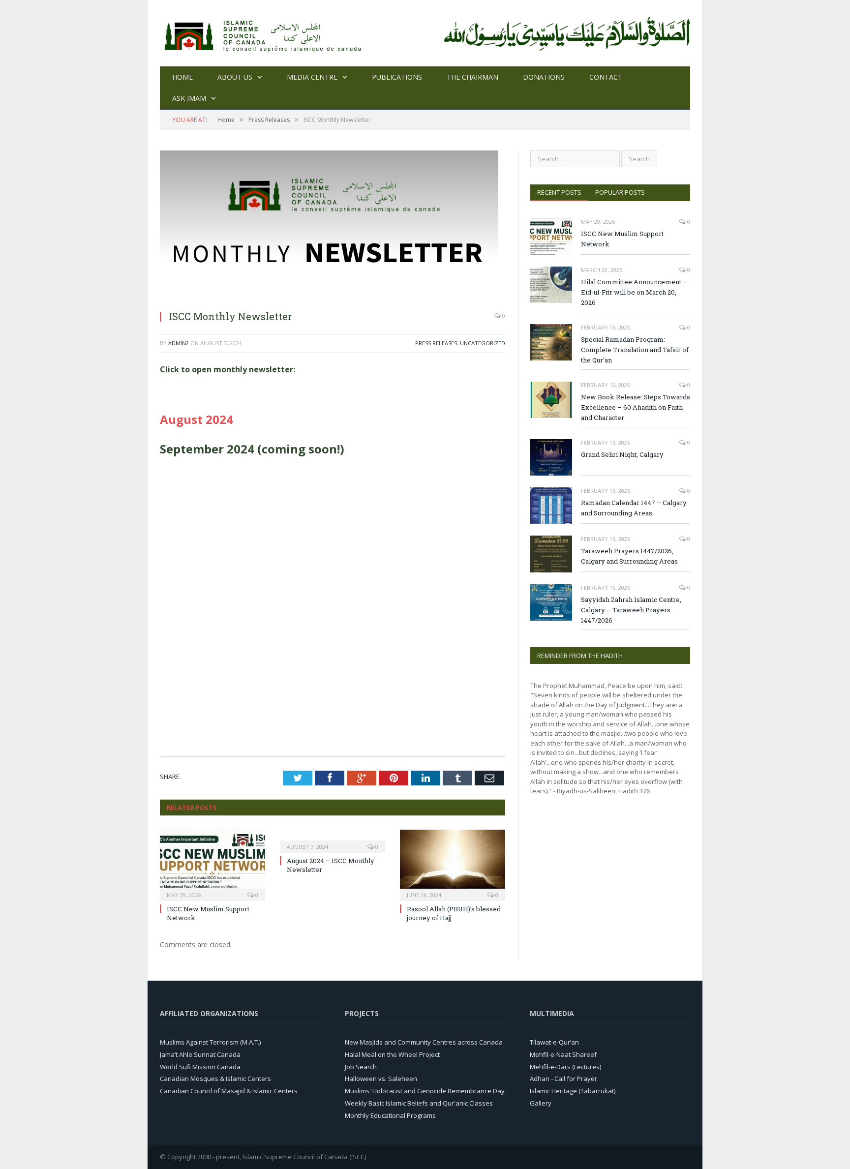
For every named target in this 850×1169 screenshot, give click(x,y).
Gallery (540, 1103)
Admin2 (178, 343)
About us (234, 77)
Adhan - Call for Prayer (563, 1078)
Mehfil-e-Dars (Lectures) (565, 1066)
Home (182, 77)
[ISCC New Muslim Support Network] (212, 864)
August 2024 (196, 419)
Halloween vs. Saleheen (381, 1078)
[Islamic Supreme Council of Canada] (264, 33)
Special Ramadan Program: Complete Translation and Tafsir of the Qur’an (635, 349)
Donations (544, 77)
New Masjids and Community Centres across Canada (424, 1042)
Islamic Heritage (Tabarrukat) (572, 1090)
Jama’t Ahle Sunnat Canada (200, 1054)
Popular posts (620, 192)
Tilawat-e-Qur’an (554, 1042)
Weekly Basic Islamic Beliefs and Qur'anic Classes (419, 1103)
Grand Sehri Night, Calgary (622, 454)
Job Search (361, 1066)
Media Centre (312, 77)
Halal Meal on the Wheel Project (392, 1054)
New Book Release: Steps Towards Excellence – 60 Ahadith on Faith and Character (635, 407)
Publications (397, 77)
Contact (605, 77)
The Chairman (472, 77)
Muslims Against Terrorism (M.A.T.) (210, 1042)
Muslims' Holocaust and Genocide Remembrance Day (425, 1090)
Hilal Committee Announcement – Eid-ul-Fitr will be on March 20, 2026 (634, 292)
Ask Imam (189, 98)
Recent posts (559, 192)
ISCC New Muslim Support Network (622, 238)
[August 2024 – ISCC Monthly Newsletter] (332, 840)
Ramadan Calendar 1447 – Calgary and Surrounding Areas (634, 507)
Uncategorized (482, 343)
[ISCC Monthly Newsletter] (329, 296)
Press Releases (436, 343)
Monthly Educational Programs (390, 1115)
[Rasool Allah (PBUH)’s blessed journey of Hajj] (452, 864)
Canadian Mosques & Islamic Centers (215, 1078)
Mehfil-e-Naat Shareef (563, 1054)
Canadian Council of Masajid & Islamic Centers (229, 1090)
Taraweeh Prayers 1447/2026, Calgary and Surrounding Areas (629, 556)
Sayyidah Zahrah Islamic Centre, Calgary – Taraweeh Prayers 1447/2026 (631, 610)
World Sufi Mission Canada (200, 1066)
